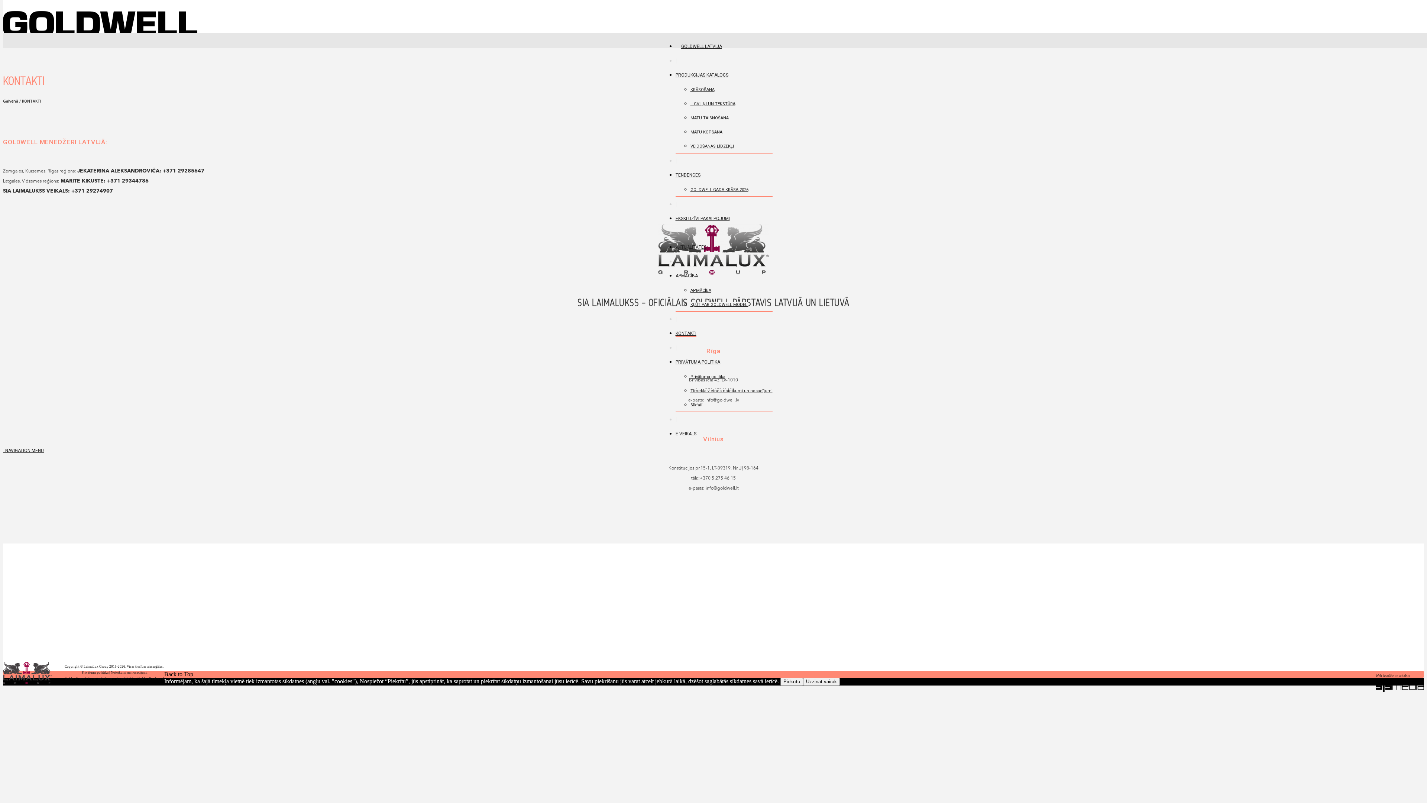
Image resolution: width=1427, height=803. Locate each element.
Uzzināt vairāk (821, 681)
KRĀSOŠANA (702, 89)
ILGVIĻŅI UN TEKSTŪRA (712, 103)
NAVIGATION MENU (23, 450)
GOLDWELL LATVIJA (701, 46)
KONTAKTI (686, 333)
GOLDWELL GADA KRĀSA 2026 (719, 189)
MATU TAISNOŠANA (709, 118)
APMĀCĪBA (687, 275)
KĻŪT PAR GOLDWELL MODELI (719, 304)
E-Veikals (686, 433)
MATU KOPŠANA (706, 132)
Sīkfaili (696, 405)
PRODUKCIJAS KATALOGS (702, 75)
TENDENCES (688, 175)
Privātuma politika (698, 362)
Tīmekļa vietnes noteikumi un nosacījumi (731, 390)
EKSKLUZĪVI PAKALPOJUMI (703, 218)
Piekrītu (791, 681)
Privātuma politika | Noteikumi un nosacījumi (115, 672)
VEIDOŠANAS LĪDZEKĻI (712, 146)
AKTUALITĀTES (691, 247)
